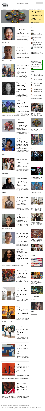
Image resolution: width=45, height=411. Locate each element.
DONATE (32, 68)
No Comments (27, 36)
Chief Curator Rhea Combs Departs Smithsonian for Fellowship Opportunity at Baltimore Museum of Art (22, 235)
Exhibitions (10, 9)
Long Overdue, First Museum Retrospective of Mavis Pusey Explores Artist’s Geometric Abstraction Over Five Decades (22, 348)
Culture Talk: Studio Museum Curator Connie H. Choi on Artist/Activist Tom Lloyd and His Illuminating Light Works (36, 15)
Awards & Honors (18, 82)
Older (27, 401)
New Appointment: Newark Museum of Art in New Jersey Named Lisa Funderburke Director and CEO (22, 218)
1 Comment (28, 204)
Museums (39, 11)
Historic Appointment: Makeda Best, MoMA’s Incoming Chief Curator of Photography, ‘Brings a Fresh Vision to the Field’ (22, 32)
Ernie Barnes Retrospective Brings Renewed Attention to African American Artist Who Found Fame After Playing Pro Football (38, 91)
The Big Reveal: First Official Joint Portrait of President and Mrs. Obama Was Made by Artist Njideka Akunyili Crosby (22, 68)
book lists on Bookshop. (17, 408)
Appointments (18, 27)
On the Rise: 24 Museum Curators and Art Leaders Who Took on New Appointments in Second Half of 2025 (22, 162)
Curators (14, 9)
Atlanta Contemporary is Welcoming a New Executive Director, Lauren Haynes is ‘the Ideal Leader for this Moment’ (22, 181)
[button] (15, 16)
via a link (25, 404)
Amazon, (3, 404)
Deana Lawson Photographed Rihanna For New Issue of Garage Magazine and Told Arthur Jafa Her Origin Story (38, 95)
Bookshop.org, (10, 407)
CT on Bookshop (33, 4)
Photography (25, 27)
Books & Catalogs (4, 9)
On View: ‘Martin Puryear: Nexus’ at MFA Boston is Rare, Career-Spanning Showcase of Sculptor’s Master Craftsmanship (22, 291)
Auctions (19, 9)
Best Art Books (24, 9)
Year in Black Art (30, 9)
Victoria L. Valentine (34, 19)
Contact (32, 5)
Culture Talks (39, 9)
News (35, 9)
